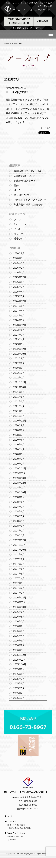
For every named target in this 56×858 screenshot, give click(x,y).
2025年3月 (19, 296)
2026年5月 (19, 258)
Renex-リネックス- (15, 836)
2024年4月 (19, 311)
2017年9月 (19, 554)
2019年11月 (19, 473)
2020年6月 (19, 439)
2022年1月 (19, 377)
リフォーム (11, 840)
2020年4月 (19, 449)
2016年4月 (19, 636)
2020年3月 (19, 454)
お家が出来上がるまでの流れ (19, 828)
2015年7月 (19, 679)
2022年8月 (19, 358)
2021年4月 (19, 406)
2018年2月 (19, 530)
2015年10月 (19, 664)
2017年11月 (19, 545)
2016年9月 (19, 612)
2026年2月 (19, 267)
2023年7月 (19, 334)
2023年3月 (19, 344)
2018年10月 (19, 492)
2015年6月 (19, 683)
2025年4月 (19, 291)
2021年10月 (19, 387)
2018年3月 (19, 526)
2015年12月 (19, 655)
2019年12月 (19, 468)
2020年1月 (19, 463)
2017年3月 (19, 583)
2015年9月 (19, 669)
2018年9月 (19, 497)
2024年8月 (19, 306)
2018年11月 (19, 487)
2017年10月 (19, 549)
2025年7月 (19, 287)
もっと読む (45, 128)
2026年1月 (19, 272)
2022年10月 (19, 354)
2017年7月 (19, 564)
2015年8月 (19, 674)
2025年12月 (19, 277)
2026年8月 (19, 253)
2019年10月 (19, 478)
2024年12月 (19, 301)
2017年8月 (19, 559)
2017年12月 (19, 540)
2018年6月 (19, 511)
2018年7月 (19, 506)
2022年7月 (19, 363)
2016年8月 (19, 616)
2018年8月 (19, 502)
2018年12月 (19, 483)
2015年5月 (19, 688)
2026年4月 (19, 263)
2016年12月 (19, 597)
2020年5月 (19, 444)
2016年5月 (19, 631)
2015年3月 (19, 698)
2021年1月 (19, 416)
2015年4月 (19, 693)
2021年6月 (19, 397)
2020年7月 (19, 435)
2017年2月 (19, 588)
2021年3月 (19, 411)
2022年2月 (19, 373)
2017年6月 (19, 569)
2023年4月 (19, 339)
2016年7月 (19, 621)
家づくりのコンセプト (16, 825)
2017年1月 (19, 593)
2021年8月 (19, 392)
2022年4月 (19, 368)
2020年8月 (19, 430)
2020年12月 (19, 420)
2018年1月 (19, 535)
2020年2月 (19, 459)
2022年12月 (19, 349)
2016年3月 (19, 640)
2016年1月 (19, 650)
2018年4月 (19, 521)
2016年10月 (19, 607)
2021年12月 (19, 382)
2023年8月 (19, 330)
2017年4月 (19, 578)
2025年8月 (19, 282)
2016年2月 (19, 645)
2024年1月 (19, 320)
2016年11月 (19, 602)
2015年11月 (19, 659)
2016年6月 (19, 626)
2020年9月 (19, 425)
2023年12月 (19, 325)
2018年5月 (19, 516)
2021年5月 (19, 401)
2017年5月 (19, 573)
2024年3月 (19, 315)
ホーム (7, 43)
